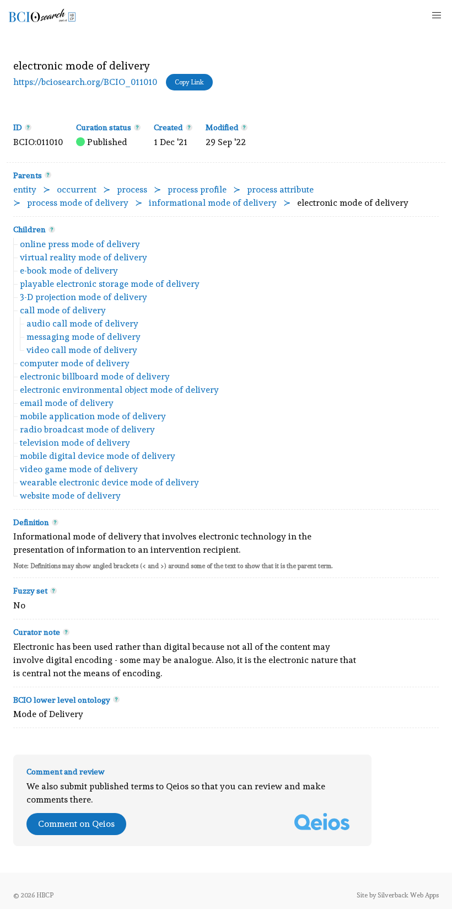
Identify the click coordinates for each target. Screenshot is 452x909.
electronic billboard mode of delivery (95, 376)
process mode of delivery (77, 202)
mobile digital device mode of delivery (97, 456)
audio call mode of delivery (82, 323)
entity (24, 189)
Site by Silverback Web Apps (398, 895)
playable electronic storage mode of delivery (110, 284)
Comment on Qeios (76, 824)
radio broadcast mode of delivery (87, 429)
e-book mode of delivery (69, 270)
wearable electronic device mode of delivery (109, 482)
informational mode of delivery (213, 202)
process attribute (280, 189)
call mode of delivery (63, 310)
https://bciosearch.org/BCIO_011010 (85, 82)
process (132, 189)
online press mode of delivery (80, 244)
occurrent (76, 189)
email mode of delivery (67, 403)
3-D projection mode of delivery (83, 297)
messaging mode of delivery (83, 336)
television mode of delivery (75, 442)
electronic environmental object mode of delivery (119, 389)
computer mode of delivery (75, 363)
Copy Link (189, 82)
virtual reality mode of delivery (83, 257)
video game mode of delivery (79, 469)
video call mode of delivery (81, 350)
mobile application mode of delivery (93, 416)
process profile (197, 189)
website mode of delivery (70, 495)
